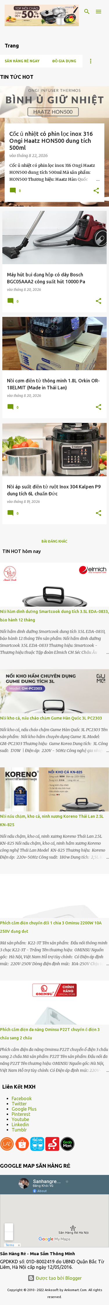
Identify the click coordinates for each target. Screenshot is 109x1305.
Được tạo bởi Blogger (58, 1278)
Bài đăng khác (54, 541)
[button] (96, 191)
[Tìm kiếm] (86, 12)
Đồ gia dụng (64, 61)
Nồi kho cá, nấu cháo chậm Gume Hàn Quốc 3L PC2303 (51, 718)
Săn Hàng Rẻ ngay (22, 61)
